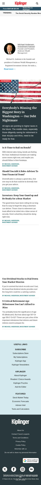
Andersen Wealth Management (24, 62)
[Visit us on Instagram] (22, 469)
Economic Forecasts (20, 401)
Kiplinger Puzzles (20, 383)
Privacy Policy (21, 441)
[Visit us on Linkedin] (31, 469)
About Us (20, 430)
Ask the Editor (20, 387)
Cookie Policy (20, 445)
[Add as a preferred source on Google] (31, 460)
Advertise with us (20, 449)
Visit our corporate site (28, 476)
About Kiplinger (20, 375)
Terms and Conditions (20, 438)
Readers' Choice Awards (20, 379)
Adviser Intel (20, 405)
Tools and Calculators (20, 409)
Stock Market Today (20, 398)
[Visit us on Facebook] (13, 469)
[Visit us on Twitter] (4, 469)
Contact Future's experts (20, 434)
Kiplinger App (20, 361)
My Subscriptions (20, 357)
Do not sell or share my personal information (21, 452)
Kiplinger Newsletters (20, 365)
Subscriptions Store (20, 353)
